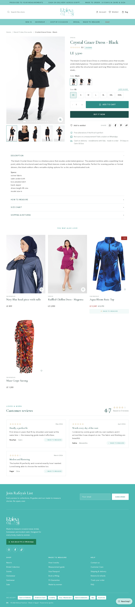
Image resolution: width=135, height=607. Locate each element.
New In (28, 22)
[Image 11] (43, 121)
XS (73, 95)
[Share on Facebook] (115, 125)
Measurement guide (57, 567)
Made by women (55, 584)
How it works (54, 562)
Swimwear (40, 22)
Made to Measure (91, 22)
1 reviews (88, 47)
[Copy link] (126, 125)
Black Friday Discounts (23, 32)
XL (103, 95)
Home (8, 32)
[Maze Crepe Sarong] (25, 345)
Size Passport (54, 571)
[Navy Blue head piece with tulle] (25, 264)
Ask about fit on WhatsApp (22, 542)
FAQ (92, 584)
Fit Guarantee (54, 580)
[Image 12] (45, 121)
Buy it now (99, 114)
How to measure (19, 200)
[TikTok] (21, 549)
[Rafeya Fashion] (67, 12)
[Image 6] (34, 121)
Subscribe (120, 497)
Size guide (123, 89)
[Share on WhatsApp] (110, 125)
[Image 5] (32, 121)
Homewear (10, 576)
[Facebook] (15, 549)
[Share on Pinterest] (121, 125)
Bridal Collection (13, 567)
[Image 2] (27, 121)
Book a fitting (54, 576)
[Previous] (11, 80)
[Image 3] (29, 121)
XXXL (120, 95)
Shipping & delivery (98, 571)
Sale (107, 22)
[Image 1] (24, 121)
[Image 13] (47, 121)
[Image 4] (30, 121)
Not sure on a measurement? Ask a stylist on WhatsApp (96, 137)
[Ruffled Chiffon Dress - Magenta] (67, 264)
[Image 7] (36, 121)
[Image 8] (38, 121)
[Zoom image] (60, 119)
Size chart (16, 207)
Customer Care (97, 567)
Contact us (95, 562)
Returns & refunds (98, 576)
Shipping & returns (21, 215)
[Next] (60, 80)
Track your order (98, 580)
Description (17, 156)
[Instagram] (8, 549)
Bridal (76, 22)
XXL (111, 95)
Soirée (9, 571)
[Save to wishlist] (41, 289)
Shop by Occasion (59, 22)
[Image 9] (40, 121)
